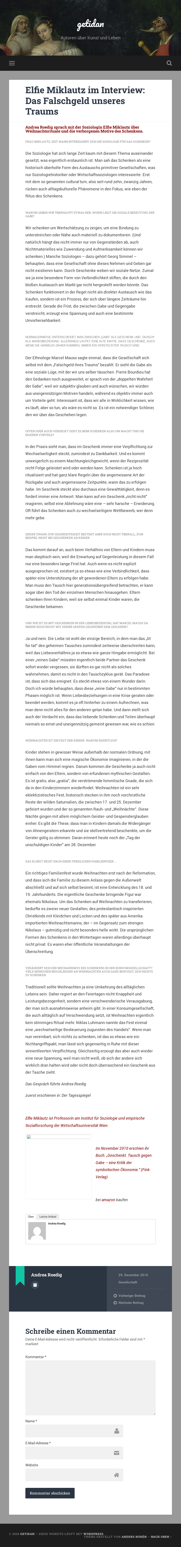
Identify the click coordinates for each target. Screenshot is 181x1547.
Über (31, 1216)
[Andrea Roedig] (37, 1238)
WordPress (93, 1534)
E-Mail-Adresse (38, 1443)
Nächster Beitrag (131, 1302)
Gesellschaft (128, 1282)
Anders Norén (134, 1536)
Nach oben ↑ (161, 1536)
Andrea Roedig (57, 1223)
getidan (90, 23)
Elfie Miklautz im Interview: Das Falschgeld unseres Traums (85, 100)
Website (31, 1465)
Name (31, 1421)
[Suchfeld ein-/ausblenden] (169, 63)
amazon (108, 1199)
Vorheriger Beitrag (132, 1295)
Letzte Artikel (48, 1216)
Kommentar (35, 1357)
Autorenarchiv (35, 1285)
